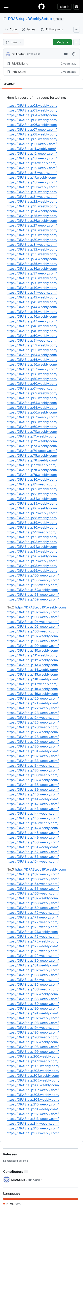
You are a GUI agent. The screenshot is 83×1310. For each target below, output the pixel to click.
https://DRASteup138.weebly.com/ (33, 785)
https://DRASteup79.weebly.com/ (32, 475)
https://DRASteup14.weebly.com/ (32, 163)
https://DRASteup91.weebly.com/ (32, 532)
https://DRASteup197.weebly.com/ (32, 1042)
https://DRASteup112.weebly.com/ (32, 660)
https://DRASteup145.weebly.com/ (33, 818)
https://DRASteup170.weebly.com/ (33, 912)
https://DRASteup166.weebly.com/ (33, 893)
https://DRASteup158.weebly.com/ (33, 594)
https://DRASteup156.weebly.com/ (33, 585)
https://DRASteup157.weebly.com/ (32, 590)
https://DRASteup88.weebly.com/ (32, 518)
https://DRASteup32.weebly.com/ (32, 249)
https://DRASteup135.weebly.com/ (33, 770)
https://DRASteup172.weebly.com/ (33, 922)
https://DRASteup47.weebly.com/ (32, 321)
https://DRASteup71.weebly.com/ (31, 436)
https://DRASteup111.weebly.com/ (32, 655)
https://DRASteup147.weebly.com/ (32, 828)
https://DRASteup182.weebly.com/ (33, 970)
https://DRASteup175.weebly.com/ (33, 936)
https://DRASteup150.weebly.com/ (33, 842)
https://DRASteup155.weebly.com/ (33, 580)
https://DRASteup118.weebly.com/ (32, 689)
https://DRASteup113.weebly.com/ (32, 665)
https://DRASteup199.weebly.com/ (33, 1052)
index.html (19, 71)
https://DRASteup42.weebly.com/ (32, 297)
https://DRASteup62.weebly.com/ (32, 393)
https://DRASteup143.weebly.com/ (33, 809)
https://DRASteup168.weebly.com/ (33, 903)
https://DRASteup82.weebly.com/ (32, 489)
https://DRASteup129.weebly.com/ (33, 741)
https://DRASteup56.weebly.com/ (32, 364)
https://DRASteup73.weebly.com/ (32, 446)
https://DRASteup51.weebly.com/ (32, 340)
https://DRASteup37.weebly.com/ (32, 273)
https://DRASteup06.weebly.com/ (32, 125)
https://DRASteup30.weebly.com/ (32, 240)
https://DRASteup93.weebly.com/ (32, 542)
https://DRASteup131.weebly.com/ (32, 751)
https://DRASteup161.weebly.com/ (40, 869)
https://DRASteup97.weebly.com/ (32, 561)
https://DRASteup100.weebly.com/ (33, 575)
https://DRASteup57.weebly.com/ (32, 369)
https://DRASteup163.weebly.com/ (33, 879)
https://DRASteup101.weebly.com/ (40, 607)
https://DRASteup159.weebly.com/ (33, 599)
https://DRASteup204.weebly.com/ (33, 1075)
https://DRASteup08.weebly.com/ (32, 134)
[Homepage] (41, 6)
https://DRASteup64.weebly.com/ (32, 403)
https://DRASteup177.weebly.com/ (32, 946)
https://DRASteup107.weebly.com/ (32, 636)
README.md (20, 63)
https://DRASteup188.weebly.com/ (33, 999)
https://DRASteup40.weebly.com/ (32, 288)
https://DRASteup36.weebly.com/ (32, 268)
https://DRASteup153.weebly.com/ (33, 857)
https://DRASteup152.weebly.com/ (33, 852)
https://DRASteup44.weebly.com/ (32, 307)
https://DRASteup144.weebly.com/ (33, 813)
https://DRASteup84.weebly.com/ (32, 499)
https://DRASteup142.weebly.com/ (33, 804)
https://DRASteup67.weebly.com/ (32, 417)
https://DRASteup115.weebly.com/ (32, 674)
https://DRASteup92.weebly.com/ (32, 537)
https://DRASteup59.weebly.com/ (32, 379)
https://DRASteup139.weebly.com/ (33, 789)
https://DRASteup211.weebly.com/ (32, 1109)
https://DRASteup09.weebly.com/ (32, 139)
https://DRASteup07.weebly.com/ (32, 129)
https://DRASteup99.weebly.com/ (32, 571)
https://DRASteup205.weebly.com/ (33, 1080)
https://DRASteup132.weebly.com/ (33, 756)
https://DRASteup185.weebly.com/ (33, 984)
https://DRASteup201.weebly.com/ (33, 1061)
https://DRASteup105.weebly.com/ (33, 626)
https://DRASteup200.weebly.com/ (33, 1056)
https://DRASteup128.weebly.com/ (33, 737)
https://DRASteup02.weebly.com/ (32, 105)
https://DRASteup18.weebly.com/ (32, 182)
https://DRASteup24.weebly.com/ (32, 211)
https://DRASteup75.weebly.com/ (32, 455)
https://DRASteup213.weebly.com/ (33, 1119)
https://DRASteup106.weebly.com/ (33, 631)
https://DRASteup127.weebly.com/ (32, 732)
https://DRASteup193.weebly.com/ (33, 1023)
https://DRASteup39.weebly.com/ (32, 283)
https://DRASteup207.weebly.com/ (33, 1090)
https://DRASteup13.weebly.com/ (32, 158)
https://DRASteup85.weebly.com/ (32, 503)
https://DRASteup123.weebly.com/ (33, 713)
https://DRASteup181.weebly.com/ (32, 965)
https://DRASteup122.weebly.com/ (33, 708)
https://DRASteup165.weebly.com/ (33, 889)
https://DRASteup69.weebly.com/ (32, 427)
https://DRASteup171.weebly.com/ (32, 917)
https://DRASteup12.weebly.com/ (32, 153)
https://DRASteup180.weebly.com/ (33, 960)
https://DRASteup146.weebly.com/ (33, 823)
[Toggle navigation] (6, 6)
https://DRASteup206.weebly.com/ (33, 1085)
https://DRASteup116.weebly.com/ (32, 679)
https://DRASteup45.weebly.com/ (32, 312)
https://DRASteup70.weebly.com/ (32, 431)
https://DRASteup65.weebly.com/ (32, 407)
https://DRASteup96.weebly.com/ (32, 556)
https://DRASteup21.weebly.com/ (32, 197)
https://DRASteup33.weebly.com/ (32, 254)
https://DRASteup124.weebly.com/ (33, 718)
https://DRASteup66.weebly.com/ (32, 412)
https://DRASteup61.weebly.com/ (32, 388)
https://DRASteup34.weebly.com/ (32, 259)
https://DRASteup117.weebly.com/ (32, 684)
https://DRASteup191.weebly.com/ (32, 1013)
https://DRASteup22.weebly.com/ (32, 201)
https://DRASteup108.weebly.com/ (33, 641)
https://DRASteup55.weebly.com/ (32, 360)
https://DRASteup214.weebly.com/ (33, 1123)
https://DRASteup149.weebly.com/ (33, 837)
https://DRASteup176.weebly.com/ (32, 941)
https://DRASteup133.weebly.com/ (33, 761)
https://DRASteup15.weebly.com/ (32, 168)
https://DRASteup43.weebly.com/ (32, 302)
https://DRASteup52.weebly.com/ (32, 345)
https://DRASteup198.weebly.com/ (33, 1047)
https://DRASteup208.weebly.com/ (33, 1095)
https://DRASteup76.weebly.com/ (32, 460)
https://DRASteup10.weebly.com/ (32, 144)
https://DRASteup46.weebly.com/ (32, 316)
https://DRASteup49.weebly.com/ (32, 331)
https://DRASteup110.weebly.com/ (32, 650)
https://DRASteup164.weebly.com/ (33, 884)
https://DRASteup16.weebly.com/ (32, 173)
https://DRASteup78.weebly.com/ (32, 470)
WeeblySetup (40, 19)
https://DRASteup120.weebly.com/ (33, 698)
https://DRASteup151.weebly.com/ (32, 847)
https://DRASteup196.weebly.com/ (33, 1037)
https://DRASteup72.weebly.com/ (32, 441)
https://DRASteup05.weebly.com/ (32, 120)
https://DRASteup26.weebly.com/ (32, 221)
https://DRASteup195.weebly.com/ (33, 1032)
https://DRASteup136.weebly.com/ (33, 775)
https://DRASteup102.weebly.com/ (33, 612)
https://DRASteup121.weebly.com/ (32, 703)
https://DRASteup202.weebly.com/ (33, 1066)
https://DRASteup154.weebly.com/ (33, 861)
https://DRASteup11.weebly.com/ (31, 149)
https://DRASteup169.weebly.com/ (33, 908)
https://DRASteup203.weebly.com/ (33, 1071)
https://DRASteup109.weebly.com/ (33, 646)
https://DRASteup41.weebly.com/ (32, 292)
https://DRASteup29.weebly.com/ (32, 235)
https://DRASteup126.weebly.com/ (33, 727)
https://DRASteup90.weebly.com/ (32, 527)
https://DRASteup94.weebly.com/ (32, 547)
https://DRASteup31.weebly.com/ (32, 244)
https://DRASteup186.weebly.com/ (33, 989)
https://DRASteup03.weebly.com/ (32, 110)
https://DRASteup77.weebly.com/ (32, 465)
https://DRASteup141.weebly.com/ (32, 799)
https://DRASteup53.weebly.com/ (32, 350)
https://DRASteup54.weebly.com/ (32, 355)
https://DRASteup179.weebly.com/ (33, 956)
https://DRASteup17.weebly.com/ (31, 177)
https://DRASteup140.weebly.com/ (33, 794)
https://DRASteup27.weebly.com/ (32, 225)
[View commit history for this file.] (73, 54)
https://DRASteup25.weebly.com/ (32, 216)
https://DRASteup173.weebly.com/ (33, 927)
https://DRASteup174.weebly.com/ (32, 932)
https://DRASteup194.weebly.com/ (33, 1028)
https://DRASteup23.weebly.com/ (32, 206)
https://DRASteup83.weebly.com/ (32, 494)
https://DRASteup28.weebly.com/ (32, 230)
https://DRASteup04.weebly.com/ (32, 115)
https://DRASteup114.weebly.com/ (32, 670)
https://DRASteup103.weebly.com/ (33, 617)
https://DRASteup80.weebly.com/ (32, 479)
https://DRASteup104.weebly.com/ (33, 622)
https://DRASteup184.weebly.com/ (33, 980)
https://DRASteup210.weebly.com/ (33, 1104)
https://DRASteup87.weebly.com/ (32, 513)
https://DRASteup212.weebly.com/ (33, 1114)
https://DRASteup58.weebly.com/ (32, 374)
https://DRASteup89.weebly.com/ (32, 523)
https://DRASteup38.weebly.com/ (32, 278)
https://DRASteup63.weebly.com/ (32, 398)
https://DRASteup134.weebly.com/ (33, 765)
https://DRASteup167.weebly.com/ (32, 898)
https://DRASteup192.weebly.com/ (33, 1018)
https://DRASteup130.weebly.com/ (33, 746)
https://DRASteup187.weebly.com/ (32, 994)
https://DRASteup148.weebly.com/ (33, 833)
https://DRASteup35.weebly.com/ (32, 264)
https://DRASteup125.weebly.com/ (33, 722)
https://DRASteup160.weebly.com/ (33, 1133)
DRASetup (16, 19)
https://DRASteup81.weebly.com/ (32, 484)
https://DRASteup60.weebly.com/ (32, 384)
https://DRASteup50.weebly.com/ (32, 336)
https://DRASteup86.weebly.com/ (32, 508)
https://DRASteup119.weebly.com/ (32, 694)
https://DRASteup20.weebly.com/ (32, 192)
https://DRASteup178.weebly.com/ (33, 951)
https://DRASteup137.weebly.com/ (32, 780)
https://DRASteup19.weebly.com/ (32, 187)
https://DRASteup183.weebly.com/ (33, 975)
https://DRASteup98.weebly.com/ (32, 566)
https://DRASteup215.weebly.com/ (33, 1128)
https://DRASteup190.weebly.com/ (33, 1008)
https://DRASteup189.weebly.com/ (33, 1004)
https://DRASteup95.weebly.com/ (32, 551)
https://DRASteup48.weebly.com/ (32, 326)
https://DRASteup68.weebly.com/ (32, 422)
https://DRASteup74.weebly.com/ (32, 451)
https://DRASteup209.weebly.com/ (33, 1099)
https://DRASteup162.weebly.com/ (33, 874)
